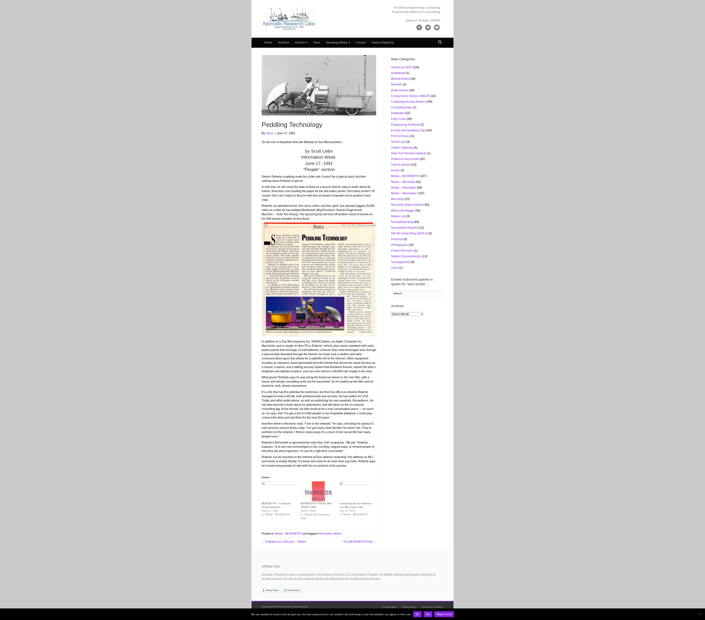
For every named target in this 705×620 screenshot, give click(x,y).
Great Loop (398, 141)
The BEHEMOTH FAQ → (359, 541)
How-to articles (401, 164)
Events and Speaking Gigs (408, 130)
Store (316, 42)
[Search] (440, 42)
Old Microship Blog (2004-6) (409, 233)
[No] (700, 614)
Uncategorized (400, 262)
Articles (300, 42)
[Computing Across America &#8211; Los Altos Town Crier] (357, 491)
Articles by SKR (401, 67)
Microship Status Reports (407, 204)
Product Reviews (402, 250)
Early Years (398, 118)
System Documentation (406, 256)
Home (268, 42)
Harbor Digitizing (383, 42)
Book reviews (400, 90)
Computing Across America (408, 101)
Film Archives (400, 136)
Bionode (396, 84)
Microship (397, 199)
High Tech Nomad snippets (408, 153)
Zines (394, 267)
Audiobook (398, 73)
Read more (444, 614)
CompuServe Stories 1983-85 (410, 96)
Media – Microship (403, 181)
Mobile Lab (398, 216)
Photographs (399, 244)
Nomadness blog (402, 222)
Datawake (397, 113)
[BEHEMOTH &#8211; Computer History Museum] (279, 491)
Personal (397, 239)
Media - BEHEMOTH (288, 533)
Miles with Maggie (403, 210)
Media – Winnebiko (403, 187)
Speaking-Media (336, 42)
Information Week (329, 533)
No (428, 614)
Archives (283, 42)
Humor (395, 170)
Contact (361, 42)
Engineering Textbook (405, 124)
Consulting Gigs (401, 107)
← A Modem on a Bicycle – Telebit (284, 541)
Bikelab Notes (400, 78)
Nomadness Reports (404, 227)
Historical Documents (405, 159)
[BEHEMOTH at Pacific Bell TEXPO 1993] (318, 491)
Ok (417, 614)
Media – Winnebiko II (404, 193)
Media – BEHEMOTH (405, 176)
